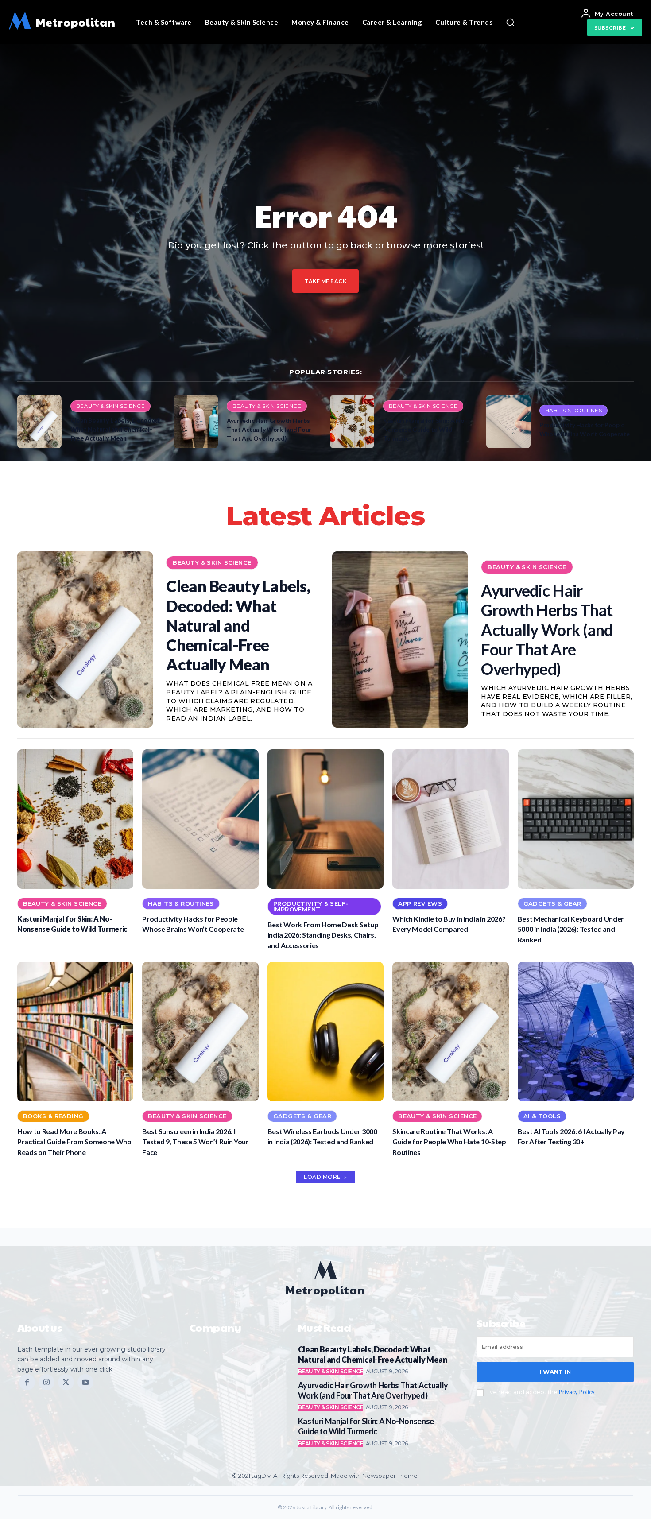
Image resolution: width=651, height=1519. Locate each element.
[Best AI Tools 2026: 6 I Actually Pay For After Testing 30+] (576, 1031)
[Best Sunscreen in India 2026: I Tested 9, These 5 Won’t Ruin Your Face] (200, 1031)
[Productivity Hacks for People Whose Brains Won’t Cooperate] (508, 421)
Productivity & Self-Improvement (311, 906)
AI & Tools (542, 1116)
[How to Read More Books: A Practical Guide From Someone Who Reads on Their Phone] (75, 1031)
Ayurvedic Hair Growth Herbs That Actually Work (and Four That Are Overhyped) (269, 429)
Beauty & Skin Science (110, 406)
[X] (66, 1382)
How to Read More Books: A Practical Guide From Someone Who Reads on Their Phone (74, 1141)
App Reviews (420, 903)
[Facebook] (27, 1382)
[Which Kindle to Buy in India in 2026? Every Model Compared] (450, 819)
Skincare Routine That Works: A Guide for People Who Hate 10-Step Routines (449, 1141)
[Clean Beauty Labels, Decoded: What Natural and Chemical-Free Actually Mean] (39, 421)
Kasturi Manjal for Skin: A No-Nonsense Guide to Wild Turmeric (425, 429)
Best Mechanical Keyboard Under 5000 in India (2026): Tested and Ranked (571, 929)
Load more (322, 1177)
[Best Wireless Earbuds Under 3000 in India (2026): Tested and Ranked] (325, 1031)
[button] (510, 22)
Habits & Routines (573, 410)
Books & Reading (53, 1116)
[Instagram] (46, 1382)
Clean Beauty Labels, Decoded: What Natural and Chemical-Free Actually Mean (115, 429)
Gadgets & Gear (552, 903)
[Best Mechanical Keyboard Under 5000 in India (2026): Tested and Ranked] (576, 819)
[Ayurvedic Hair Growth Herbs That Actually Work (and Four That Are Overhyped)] (196, 421)
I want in (555, 1371)
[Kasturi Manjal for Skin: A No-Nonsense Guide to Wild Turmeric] (352, 421)
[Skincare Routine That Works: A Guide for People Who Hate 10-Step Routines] (450, 1031)
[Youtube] (85, 1382)
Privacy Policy (577, 1391)
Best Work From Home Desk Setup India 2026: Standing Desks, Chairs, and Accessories (322, 934)
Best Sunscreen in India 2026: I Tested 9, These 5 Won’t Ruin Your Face (195, 1141)
